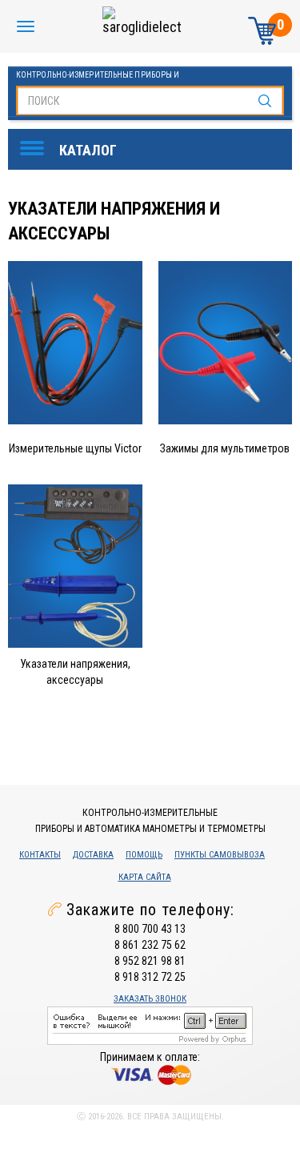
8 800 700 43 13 (150, 928)
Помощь (144, 855)
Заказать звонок (150, 999)
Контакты (40, 855)
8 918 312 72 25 (150, 976)
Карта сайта (144, 877)
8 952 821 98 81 (150, 960)
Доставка (93, 855)
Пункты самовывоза (219, 855)
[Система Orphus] (150, 1024)
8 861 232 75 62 (150, 944)
